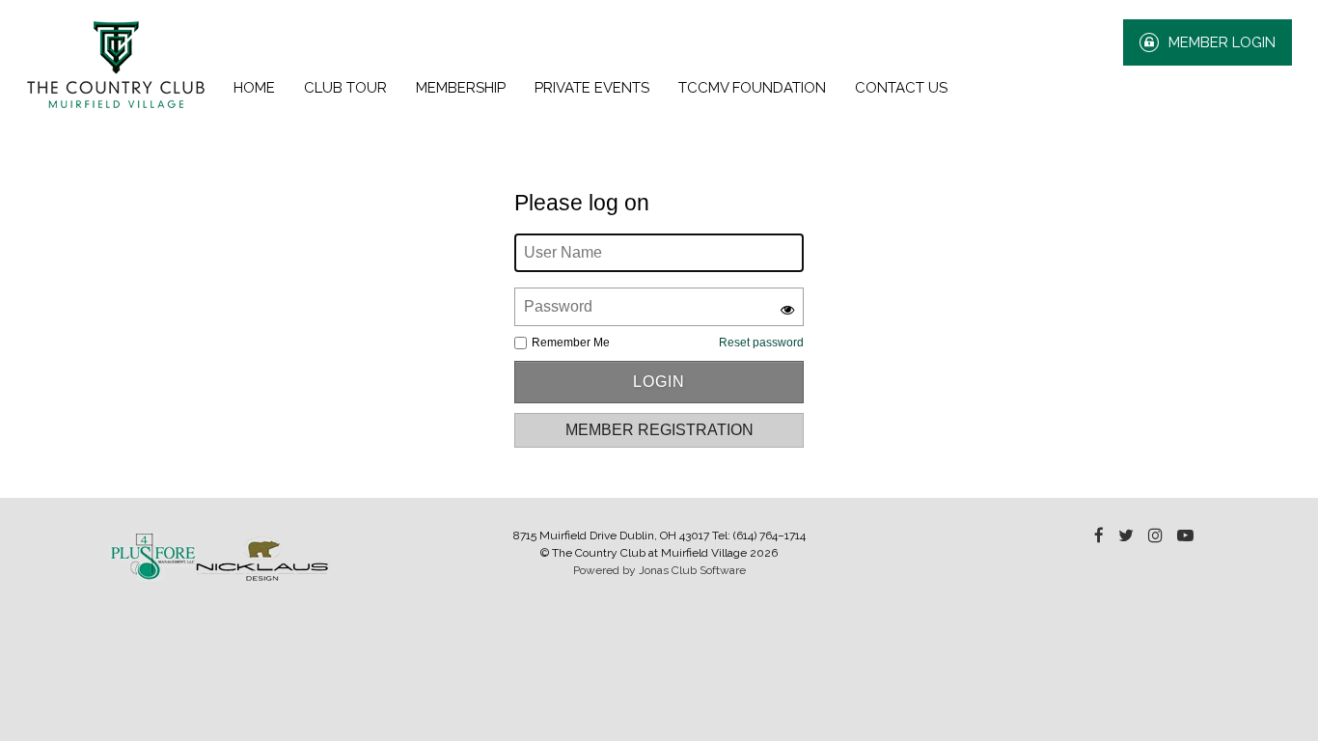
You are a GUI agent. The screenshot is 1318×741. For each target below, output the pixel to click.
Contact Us (901, 87)
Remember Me (571, 342)
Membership (461, 87)
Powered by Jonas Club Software (659, 570)
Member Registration (659, 430)
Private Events (592, 87)
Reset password (761, 342)
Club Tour (345, 87)
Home (254, 87)
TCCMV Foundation (752, 87)
